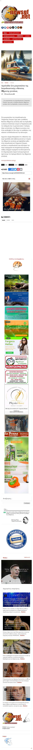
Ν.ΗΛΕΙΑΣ (12, 82)
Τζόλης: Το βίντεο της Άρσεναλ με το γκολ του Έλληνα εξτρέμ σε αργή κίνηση (16, 570)
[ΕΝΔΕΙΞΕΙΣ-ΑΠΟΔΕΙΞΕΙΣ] (18, 28)
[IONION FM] (21, 28)
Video (5, 558)
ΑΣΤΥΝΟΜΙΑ (8, 42)
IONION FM (20, 36)
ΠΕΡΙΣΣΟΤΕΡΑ (17, 39)
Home (5, 33)
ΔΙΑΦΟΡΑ (7, 39)
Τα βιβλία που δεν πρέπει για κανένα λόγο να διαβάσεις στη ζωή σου (16, 193)
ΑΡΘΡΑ (27, 36)
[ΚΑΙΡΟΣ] (15, 28)
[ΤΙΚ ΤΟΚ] (13, 28)
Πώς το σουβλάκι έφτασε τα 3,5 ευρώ (14, 209)
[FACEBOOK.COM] (2, 28)
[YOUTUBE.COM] (8, 28)
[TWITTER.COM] (5, 28)
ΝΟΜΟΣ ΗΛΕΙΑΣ (9, 36)
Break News (6, 82)
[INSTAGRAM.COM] (10, 28)
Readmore (17, 577)
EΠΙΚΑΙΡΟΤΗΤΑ (14, 33)
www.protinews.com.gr (8, 160)
